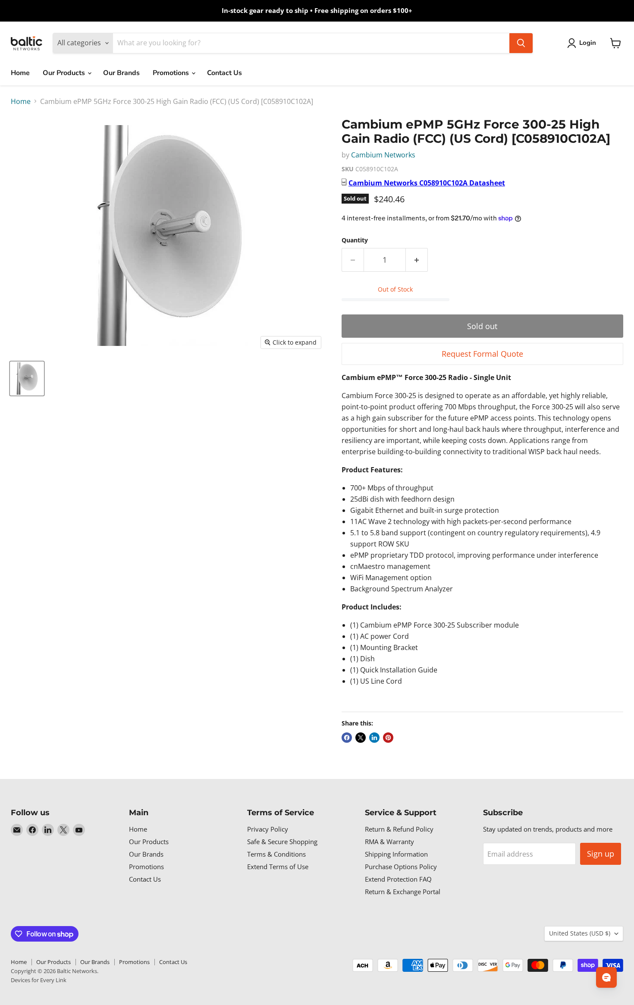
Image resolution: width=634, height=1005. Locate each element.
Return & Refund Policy (399, 829)
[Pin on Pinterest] (388, 737)
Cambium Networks (383, 155)
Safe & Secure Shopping (282, 841)
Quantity (355, 240)
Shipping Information (396, 854)
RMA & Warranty (389, 841)
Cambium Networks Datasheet (426, 183)
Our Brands (121, 73)
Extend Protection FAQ (398, 879)
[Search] (521, 43)
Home (20, 73)
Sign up (600, 853)
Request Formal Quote (482, 354)
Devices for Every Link (38, 980)
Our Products (65, 73)
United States (579, 933)
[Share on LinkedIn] (374, 737)
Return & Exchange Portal (402, 891)
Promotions (172, 73)
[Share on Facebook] (347, 737)
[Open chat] (606, 977)
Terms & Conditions (276, 854)
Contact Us (224, 73)
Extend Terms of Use (277, 866)
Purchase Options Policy (401, 866)
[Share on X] (360, 737)
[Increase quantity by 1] (417, 260)
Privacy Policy (267, 829)
